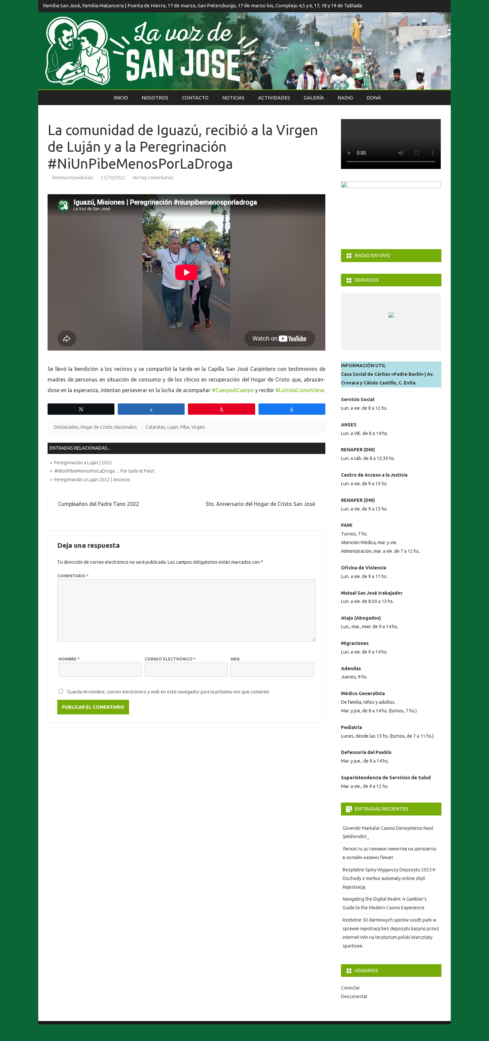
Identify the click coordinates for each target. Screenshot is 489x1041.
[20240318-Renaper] (384, 343)
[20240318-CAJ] (360, 343)
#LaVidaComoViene (299, 390)
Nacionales (125, 427)
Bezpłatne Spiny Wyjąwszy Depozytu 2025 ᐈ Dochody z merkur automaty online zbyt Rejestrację (389, 878)
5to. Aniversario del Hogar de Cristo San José (261, 504)
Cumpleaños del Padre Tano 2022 (98, 504)
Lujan (172, 427)
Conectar (350, 987)
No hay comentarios (153, 177)
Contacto (195, 97)
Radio (345, 97)
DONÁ (374, 97)
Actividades (274, 97)
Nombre (69, 659)
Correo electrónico (170, 659)
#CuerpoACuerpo (233, 390)
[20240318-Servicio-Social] (408, 343)
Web (235, 659)
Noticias (233, 97)
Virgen (198, 427)
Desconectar (354, 996)
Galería (314, 97)
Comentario (72, 576)
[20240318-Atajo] (432, 343)
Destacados (66, 427)
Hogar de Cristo (96, 427)
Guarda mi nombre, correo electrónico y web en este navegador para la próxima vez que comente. (168, 691)
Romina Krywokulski (72, 177)
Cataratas (155, 427)
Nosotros (155, 97)
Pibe (184, 427)
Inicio (121, 97)
